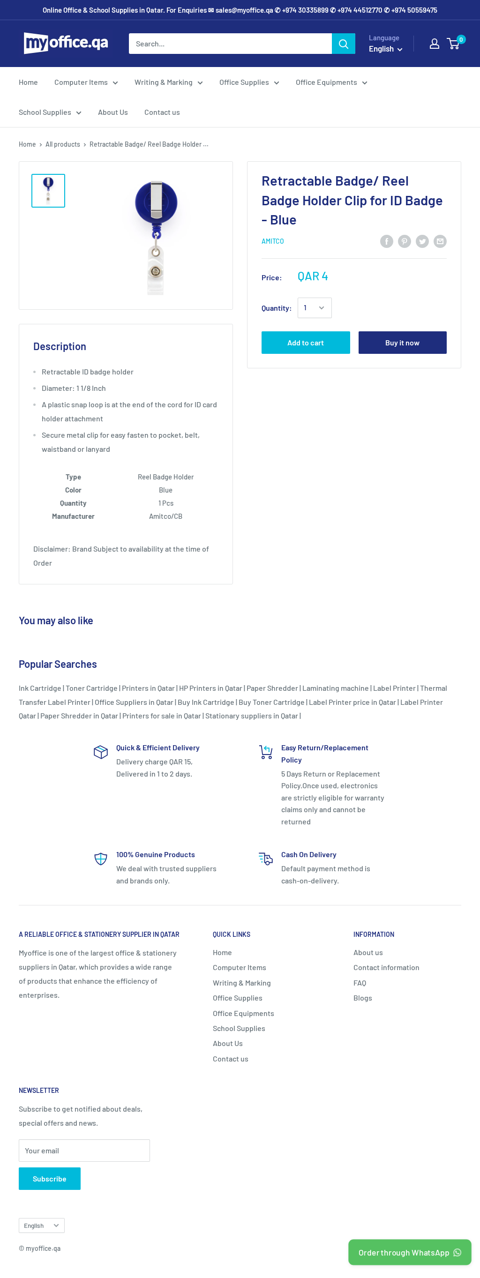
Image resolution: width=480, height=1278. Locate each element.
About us (368, 952)
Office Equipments (326, 81)
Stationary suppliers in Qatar (251, 715)
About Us (113, 111)
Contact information (386, 967)
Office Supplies (244, 81)
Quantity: (277, 307)
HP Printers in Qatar (210, 687)
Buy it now (402, 342)
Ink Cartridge (40, 687)
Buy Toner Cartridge (272, 701)
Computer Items (81, 81)
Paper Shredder (272, 687)
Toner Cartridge (92, 687)
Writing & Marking (164, 81)
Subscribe (50, 1178)
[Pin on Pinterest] (404, 240)
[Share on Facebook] (386, 240)
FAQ (359, 982)
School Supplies (45, 111)
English (34, 1225)
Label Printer (394, 687)
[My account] (434, 43)
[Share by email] (440, 240)
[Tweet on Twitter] (422, 240)
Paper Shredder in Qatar (79, 715)
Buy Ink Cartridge (206, 701)
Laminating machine (335, 687)
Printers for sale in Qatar (161, 715)
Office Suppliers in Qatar (134, 701)
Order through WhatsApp (404, 1252)
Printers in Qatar (148, 687)
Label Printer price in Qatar (352, 701)
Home (28, 81)
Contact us (162, 111)
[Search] (343, 43)
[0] (453, 43)
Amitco (273, 241)
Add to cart (305, 342)
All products (62, 144)
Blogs (362, 997)
